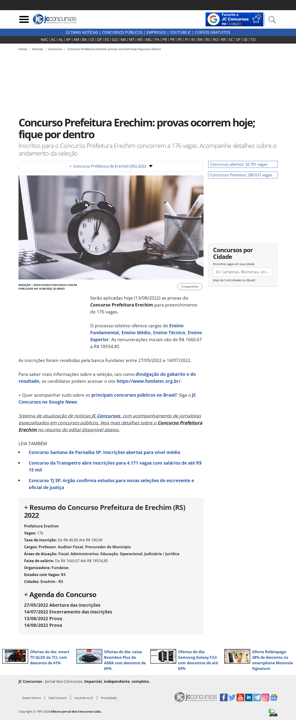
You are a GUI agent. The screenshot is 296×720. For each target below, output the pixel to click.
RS (208, 39)
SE (246, 39)
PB (164, 39)
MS (140, 39)
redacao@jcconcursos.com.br (55, 285)
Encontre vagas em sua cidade (233, 264)
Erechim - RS (51, 581)
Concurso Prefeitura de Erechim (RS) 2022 (107, 166)
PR (172, 39)
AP (68, 39)
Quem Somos (31, 698)
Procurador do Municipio (108, 546)
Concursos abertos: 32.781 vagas (239, 164)
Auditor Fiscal (70, 546)
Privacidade (109, 698)
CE (92, 39)
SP (238, 39)
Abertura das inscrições (62, 605)
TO (253, 39)
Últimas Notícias (82, 32)
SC (231, 39)
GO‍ (114, 39)
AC (53, 39)
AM (76, 39)
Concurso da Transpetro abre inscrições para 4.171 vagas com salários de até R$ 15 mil (115, 466)
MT (131, 39)
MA (123, 39)
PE (180, 39)
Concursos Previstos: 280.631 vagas (241, 175)
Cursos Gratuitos (212, 32)
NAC (44, 39)
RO (215, 39)
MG (149, 39)
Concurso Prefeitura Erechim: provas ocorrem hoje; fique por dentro (114, 49)
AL (61, 39)
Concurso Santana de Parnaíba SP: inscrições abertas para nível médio (104, 452)
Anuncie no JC (83, 698)
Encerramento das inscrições (68, 612)
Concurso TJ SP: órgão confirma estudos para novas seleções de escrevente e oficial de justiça (111, 483)
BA (84, 39)
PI (186, 39)
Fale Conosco (58, 698)
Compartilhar (189, 286)
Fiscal (63, 553)
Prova (43, 618)
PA (157, 39)
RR (223, 39)
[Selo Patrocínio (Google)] (234, 18)
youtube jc (180, 32)
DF (99, 39)
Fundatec (60, 567)
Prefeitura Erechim (41, 526)
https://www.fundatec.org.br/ (149, 381)
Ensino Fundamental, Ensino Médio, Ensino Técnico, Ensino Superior (146, 332)
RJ (192, 39)
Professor (47, 546)
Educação (109, 553)
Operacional (131, 553)
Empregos (156, 32)
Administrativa (85, 553)
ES (107, 39)
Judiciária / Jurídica (161, 553)
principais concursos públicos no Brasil (133, 395)
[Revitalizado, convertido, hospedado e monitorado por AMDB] (273, 712)
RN (200, 39)
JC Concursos (106, 416)
